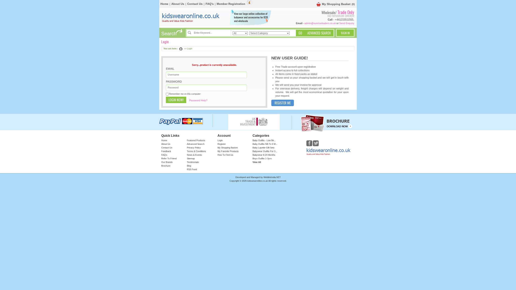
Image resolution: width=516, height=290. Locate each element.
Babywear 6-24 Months (264, 155)
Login (220, 140)
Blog (189, 166)
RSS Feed (192, 169)
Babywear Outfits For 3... (265, 151)
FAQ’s (210, 3)
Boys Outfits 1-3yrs (262, 158)
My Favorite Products (228, 151)
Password (174, 81)
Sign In (345, 33)
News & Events (194, 155)
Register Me (283, 102)
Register (221, 144)
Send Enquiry (346, 23)
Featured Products (196, 140)
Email (170, 68)
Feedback (166, 151)
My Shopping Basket (336, 4)
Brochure (165, 166)
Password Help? (198, 100)
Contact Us (195, 3)
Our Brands (167, 162)
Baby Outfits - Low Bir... (264, 140)
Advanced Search (195, 144)
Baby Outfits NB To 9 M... (265, 144)
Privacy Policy (194, 147)
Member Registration (231, 3)
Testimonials (193, 162)
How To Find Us (225, 155)
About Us (177, 3)
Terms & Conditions (196, 151)
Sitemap (191, 158)
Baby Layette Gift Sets (264, 147)
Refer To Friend (169, 158)
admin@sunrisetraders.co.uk (320, 23)
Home (164, 3)
